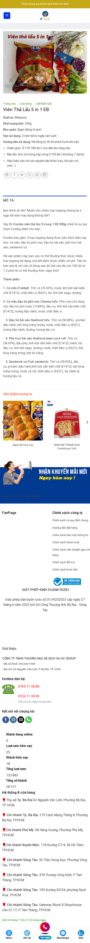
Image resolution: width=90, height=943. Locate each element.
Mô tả (8, 200)
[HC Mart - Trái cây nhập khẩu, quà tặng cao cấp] (45, 15)
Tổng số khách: (17, 780)
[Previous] (3, 430)
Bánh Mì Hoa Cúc (23, 445)
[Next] (87, 430)
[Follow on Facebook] (5, 719)
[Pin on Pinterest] (37, 175)
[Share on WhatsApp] (7, 175)
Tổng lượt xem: (17, 769)
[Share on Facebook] (14, 175)
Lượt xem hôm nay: (19, 746)
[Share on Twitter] (22, 175)
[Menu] (7, 15)
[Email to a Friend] (29, 175)
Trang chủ (9, 103)
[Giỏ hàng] (84, 15)
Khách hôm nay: (17, 757)
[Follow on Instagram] (13, 719)
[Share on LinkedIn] (44, 175)
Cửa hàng (26, 103)
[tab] (45, 200)
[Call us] (28, 719)
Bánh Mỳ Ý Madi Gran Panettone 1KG (67, 446)
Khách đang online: (20, 734)
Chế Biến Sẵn (44, 103)
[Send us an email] (20, 719)
